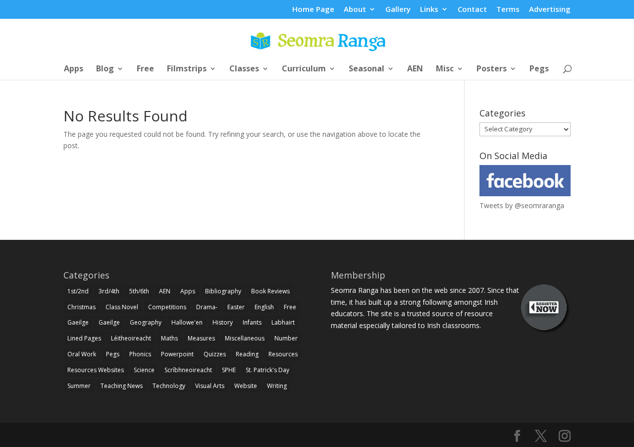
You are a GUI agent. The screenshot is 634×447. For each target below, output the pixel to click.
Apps (73, 69)
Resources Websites (95, 370)
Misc (445, 69)
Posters (491, 69)
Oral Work (81, 354)
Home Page (313, 9)
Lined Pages (84, 338)
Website (245, 386)
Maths (169, 338)
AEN (415, 69)
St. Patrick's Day (267, 370)
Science (144, 370)
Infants (252, 322)
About (355, 9)
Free (145, 69)
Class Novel (122, 307)
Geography (145, 322)
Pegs (539, 69)
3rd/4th (109, 291)
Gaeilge (78, 322)
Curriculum (304, 69)
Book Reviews (270, 291)
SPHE (229, 370)
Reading (247, 354)
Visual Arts (209, 386)
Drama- (206, 307)
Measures (201, 338)
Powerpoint (177, 354)
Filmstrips (187, 69)
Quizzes (215, 354)
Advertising (550, 9)
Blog (105, 69)
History (222, 322)
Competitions (167, 307)
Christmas (81, 307)
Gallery (398, 9)
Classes (244, 69)
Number (286, 338)
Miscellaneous (244, 338)
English (264, 307)
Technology (169, 386)
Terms (508, 9)
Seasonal (366, 69)
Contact (472, 9)
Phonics (140, 354)
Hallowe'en (187, 322)
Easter (236, 307)
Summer (79, 386)
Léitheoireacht (131, 338)
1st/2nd (78, 291)
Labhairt (283, 322)
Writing (277, 386)
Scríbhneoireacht (188, 370)
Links (429, 9)
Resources (283, 354)
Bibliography (223, 291)
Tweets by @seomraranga (521, 205)
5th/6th (139, 291)
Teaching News (122, 386)
